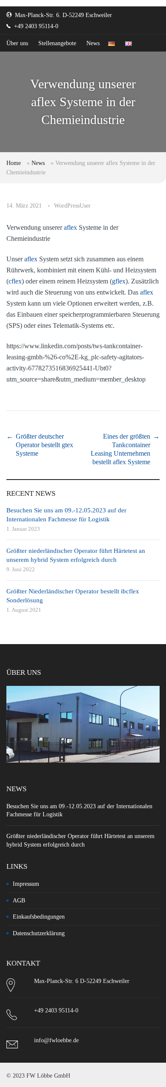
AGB (19, 900)
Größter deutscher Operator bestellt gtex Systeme (44, 445)
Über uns (17, 43)
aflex (70, 227)
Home (13, 163)
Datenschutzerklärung (39, 933)
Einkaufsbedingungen (39, 917)
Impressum (26, 884)
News (93, 43)
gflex (119, 281)
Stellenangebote (57, 43)
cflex (15, 281)
